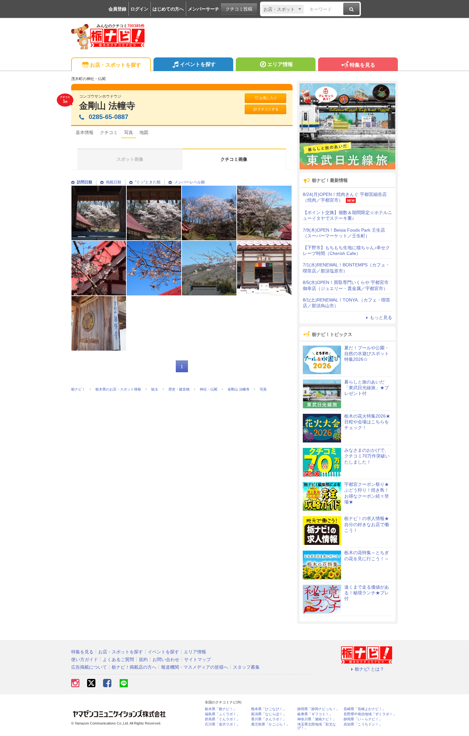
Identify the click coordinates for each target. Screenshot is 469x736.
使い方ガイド (84, 659)
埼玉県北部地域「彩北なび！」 (316, 726)
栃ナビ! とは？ (369, 669)
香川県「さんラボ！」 (268, 719)
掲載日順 (113, 182)
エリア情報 (280, 64)
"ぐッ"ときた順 (147, 182)
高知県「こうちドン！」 (363, 724)
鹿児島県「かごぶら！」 (270, 724)
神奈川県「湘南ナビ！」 (316, 719)
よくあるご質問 (118, 659)
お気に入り (268, 98)
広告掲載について (89, 667)
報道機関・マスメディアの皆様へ (194, 667)
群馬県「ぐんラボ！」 (222, 719)
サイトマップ (197, 659)
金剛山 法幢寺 (107, 106)
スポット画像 (129, 159)
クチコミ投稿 (239, 8)
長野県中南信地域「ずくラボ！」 (370, 714)
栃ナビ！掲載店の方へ (134, 667)
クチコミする (268, 109)
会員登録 (117, 8)
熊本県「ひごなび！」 (268, 709)
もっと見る (381, 317)
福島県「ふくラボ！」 (222, 714)
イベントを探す (198, 64)
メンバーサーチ (203, 8)
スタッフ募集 (246, 667)
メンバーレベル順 (189, 182)
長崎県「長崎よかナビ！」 (365, 709)
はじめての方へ (168, 8)
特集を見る (362, 65)
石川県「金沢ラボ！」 (222, 724)
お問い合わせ (166, 659)
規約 (143, 659)
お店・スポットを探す (115, 65)
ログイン (139, 8)
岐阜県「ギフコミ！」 (314, 714)
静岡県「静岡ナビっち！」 (318, 709)
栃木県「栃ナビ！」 (220, 709)
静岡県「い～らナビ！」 (363, 719)
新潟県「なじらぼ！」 (268, 714)
